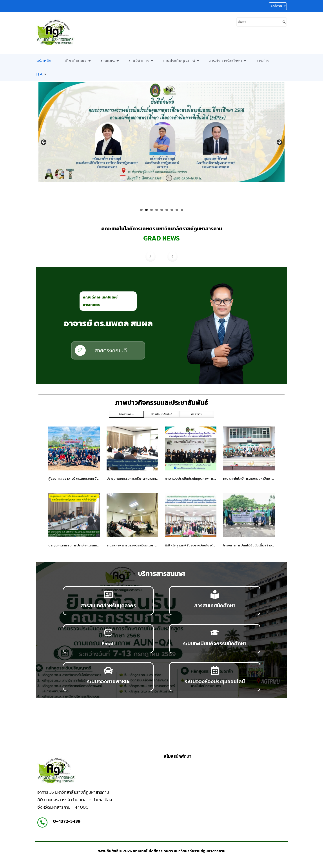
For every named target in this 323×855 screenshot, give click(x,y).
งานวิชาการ (138, 60)
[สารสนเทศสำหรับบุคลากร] (108, 594)
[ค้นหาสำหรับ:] (258, 21)
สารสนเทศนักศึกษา (215, 605)
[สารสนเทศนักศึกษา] (214, 594)
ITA (39, 74)
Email (108, 643)
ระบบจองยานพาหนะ (108, 681)
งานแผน (107, 60)
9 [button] (182, 210)
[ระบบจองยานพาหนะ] (108, 670)
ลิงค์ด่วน (276, 6)
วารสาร (262, 60)
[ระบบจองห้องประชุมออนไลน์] (214, 670)
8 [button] (177, 210)
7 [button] (172, 210)
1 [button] (141, 210)
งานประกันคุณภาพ (179, 60)
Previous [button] (44, 142)
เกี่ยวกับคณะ (76, 60)
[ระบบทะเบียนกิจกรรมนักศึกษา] (214, 632)
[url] (74, 448)
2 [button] (146, 210)
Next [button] (279, 142)
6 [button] (166, 210)
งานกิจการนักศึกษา (225, 60)
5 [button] (161, 210)
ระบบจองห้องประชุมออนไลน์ (215, 681)
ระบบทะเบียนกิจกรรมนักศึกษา (215, 643)
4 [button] (156, 210)
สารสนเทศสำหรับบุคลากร (108, 605)
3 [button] (151, 210)
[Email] (108, 632)
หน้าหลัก (43, 60)
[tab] (126, 414)
